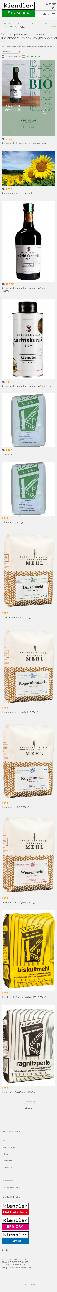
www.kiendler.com (24, 1267)
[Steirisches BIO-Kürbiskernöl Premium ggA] (28, 98)
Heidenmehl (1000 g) (12, 522)
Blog (5, 1174)
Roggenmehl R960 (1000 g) (15, 807)
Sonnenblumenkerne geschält (17, 193)
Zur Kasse (8, 27)
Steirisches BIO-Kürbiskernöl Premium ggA (24, 143)
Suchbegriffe (8, 1181)
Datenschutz (8, 1167)
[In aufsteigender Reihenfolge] (19, 51)
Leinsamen (7, 454)
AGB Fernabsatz (9, 1147)
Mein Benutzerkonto (12, 24)
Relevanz (6, 52)
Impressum (7, 1161)
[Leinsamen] (28, 420)
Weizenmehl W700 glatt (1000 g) (18, 902)
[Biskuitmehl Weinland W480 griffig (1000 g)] (28, 950)
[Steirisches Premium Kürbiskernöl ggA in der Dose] (28, 339)
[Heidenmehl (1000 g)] (28, 489)
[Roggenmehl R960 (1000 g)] (28, 760)
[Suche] (53, 8)
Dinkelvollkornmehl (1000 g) (16, 617)
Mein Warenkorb (47, 24)
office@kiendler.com (9, 1267)
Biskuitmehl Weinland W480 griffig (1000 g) (24, 997)
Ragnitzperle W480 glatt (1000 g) (18, 1092)
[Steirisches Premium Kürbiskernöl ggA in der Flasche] (28, 241)
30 (28, 1103)
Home (4, 46)
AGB (5, 1140)
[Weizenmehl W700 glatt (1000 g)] (28, 855)
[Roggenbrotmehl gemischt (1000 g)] (28, 665)
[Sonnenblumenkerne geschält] (28, 168)
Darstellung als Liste (33, 56)
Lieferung (7, 1154)
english (52, 3)
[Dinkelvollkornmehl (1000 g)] (28, 570)
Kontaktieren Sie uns (11, 1187)
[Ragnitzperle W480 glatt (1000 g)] (28, 1045)
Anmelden (52, 27)
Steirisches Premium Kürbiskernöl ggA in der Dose (27, 386)
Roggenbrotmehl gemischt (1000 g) (20, 712)
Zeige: (23, 1103)
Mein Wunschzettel (30, 24)
